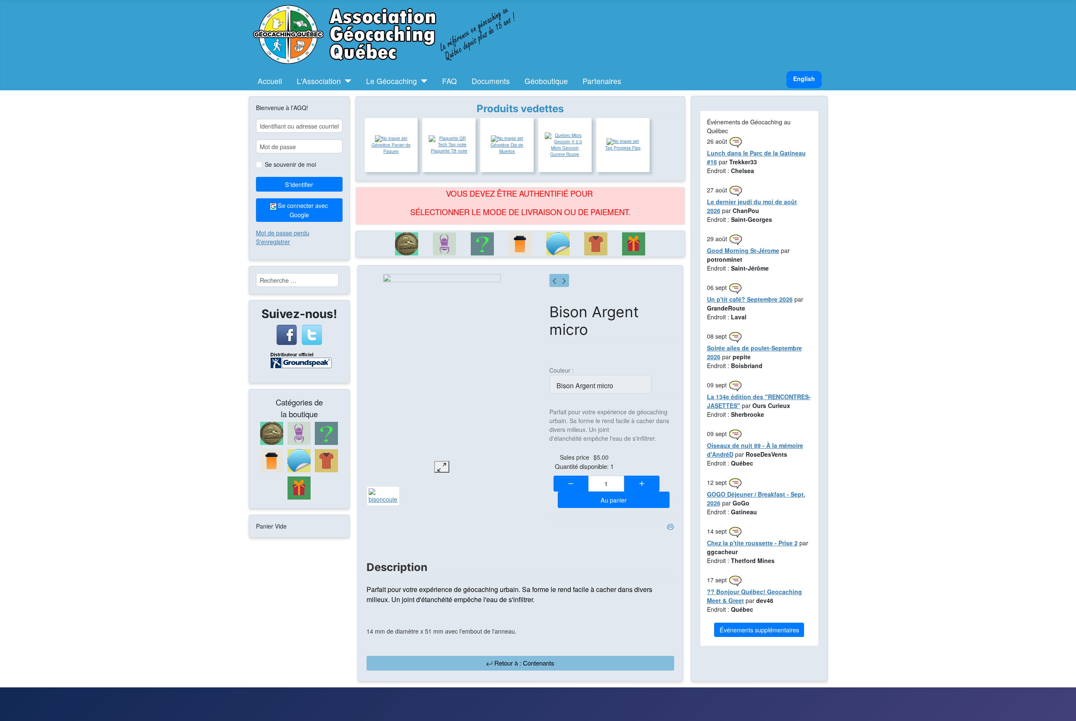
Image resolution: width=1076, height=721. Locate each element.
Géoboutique (546, 81)
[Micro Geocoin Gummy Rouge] (565, 138)
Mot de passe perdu (282, 233)
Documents (491, 81)
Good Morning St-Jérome (743, 250)
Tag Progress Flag (623, 148)
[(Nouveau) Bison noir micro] (554, 280)
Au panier (614, 499)
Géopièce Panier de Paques (391, 148)
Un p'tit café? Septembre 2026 (750, 299)
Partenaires (602, 81)
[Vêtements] (596, 243)
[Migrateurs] (444, 243)
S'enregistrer (273, 241)
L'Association (319, 81)
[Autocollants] (558, 243)
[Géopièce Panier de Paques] (391, 138)
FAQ (449, 81)
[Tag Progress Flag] (623, 141)
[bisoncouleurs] (383, 495)
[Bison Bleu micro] (564, 280)
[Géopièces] (406, 243)
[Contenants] (520, 243)
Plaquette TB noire (449, 151)
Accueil (270, 81)
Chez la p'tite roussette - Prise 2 (752, 543)
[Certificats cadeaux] (633, 243)
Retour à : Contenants (523, 662)
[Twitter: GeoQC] (312, 333)
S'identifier (299, 184)
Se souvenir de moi (290, 164)
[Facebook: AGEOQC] (287, 333)
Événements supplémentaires (759, 629)
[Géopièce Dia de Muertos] (507, 138)
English (804, 78)
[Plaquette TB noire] (449, 141)
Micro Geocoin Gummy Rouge (564, 151)
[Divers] (482, 243)
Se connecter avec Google (302, 210)
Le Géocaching (391, 81)
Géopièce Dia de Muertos (507, 148)
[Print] (670, 526)
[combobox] (297, 280)
